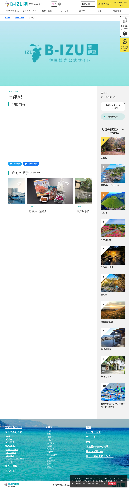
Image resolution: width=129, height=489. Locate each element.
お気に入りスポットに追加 (113, 106)
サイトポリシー (94, 451)
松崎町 (50, 458)
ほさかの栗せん (38, 211)
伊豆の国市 (52, 455)
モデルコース (12, 449)
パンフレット (93, 432)
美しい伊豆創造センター (100, 456)
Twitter (16, 163)
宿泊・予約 (11, 452)
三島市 (50, 440)
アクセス (10, 461)
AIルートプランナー (15, 458)
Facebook (32, 163)
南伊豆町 (51, 443)
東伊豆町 (51, 461)
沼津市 (50, 437)
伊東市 (50, 452)
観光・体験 (47, 11)
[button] (10, 195)
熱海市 (50, 434)
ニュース (91, 437)
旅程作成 (10, 455)
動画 (88, 427)
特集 (100, 11)
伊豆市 (50, 464)
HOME (7, 17)
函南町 (50, 446)
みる (8, 435)
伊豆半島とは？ (13, 427)
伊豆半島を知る (12, 11)
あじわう (10, 441)
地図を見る (113, 116)
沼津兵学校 (83, 211)
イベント (64, 11)
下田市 (50, 431)
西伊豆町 (51, 449)
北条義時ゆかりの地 (97, 446)
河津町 (50, 467)
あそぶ (9, 438)
